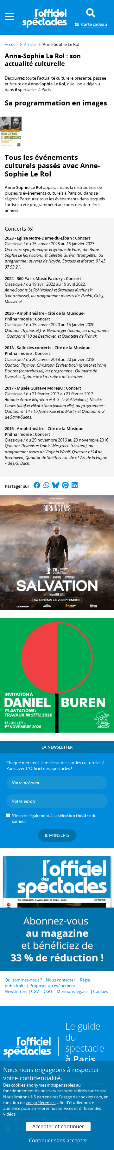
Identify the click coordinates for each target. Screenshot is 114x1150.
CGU (48, 991)
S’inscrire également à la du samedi (54, 818)
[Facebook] (37, 486)
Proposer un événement (52, 985)
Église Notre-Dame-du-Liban (44, 238)
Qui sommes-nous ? (23, 980)
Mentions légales (72, 991)
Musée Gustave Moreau (40, 388)
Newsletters (16, 991)
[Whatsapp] (46, 486)
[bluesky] (55, 486)
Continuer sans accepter (58, 1140)
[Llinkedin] (75, 486)
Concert (82, 238)
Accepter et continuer (58, 1126)
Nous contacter (60, 980)
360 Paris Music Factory (40, 278)
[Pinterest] (65, 486)
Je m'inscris (57, 835)
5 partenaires (46, 1097)
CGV (35, 991)
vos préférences (40, 1102)
